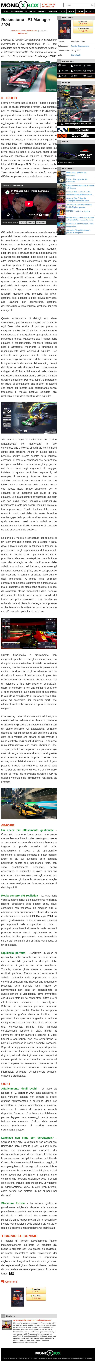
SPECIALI (42, 11)
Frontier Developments (80, 46)
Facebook (31, 222)
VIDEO (62, 11)
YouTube (23, 222)
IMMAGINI (52, 11)
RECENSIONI (17, 11)
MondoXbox (21, 5)
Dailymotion (40, 222)
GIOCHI (71, 11)
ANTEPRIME (30, 11)
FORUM (80, 11)
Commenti (22, 33)
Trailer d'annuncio (66, 162)
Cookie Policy (89, 1358)
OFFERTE (89, 11)
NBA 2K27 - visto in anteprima (78, 211)
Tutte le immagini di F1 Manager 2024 (76, 124)
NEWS (5, 11)
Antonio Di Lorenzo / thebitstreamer (32, 1320)
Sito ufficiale (76, 55)
